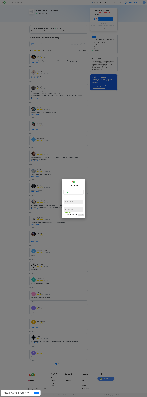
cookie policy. (21, 393)
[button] (72, 215)
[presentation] (73, 198)
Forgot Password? (69, 212)
